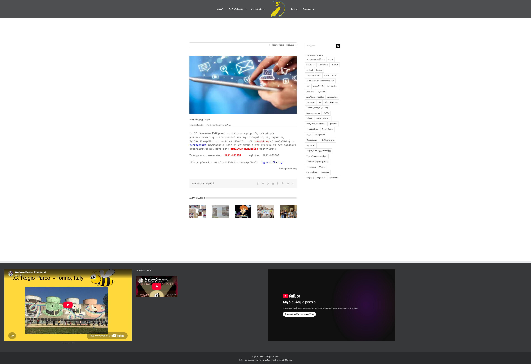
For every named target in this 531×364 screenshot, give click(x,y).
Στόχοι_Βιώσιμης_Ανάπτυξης (318, 151)
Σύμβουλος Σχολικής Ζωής (317, 162)
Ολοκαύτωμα (311, 140)
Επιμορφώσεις (312, 129)
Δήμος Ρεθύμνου (332, 102)
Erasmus (334, 65)
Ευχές (308, 135)
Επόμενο (290, 45)
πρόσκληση (334, 178)
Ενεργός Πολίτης (323, 118)
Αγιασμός (322, 92)
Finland (309, 70)
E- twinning (322, 65)
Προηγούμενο (277, 45)
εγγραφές (325, 172)
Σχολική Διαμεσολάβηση (316, 156)
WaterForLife (318, 86)
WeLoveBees (332, 86)
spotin (335, 75)
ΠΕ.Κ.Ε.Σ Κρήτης (328, 140)
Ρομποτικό (310, 145)
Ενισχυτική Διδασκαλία (316, 124)
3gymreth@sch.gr (284, 360)
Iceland (319, 70)
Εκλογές (309, 118)
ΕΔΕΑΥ (326, 113)
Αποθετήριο (332, 97)
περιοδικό (321, 178)
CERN (330, 59)
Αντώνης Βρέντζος (197, 125)
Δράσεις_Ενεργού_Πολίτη (317, 108)
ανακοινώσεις (312, 172)
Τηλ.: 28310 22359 (246, 360)
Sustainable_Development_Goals (320, 81)
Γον (320, 102)
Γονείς (229, 125)
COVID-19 (310, 65)
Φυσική (322, 167)
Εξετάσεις (333, 124)
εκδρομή (310, 178)
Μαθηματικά (320, 135)
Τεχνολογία (311, 167)
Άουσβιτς (310, 92)
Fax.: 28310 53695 (262, 360)
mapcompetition (313, 75)
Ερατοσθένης (327, 129)
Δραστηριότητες (313, 113)
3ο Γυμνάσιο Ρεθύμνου (315, 59)
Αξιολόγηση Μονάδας (315, 97)
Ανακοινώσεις (222, 125)
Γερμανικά (310, 102)
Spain (326, 75)
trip (307, 86)
